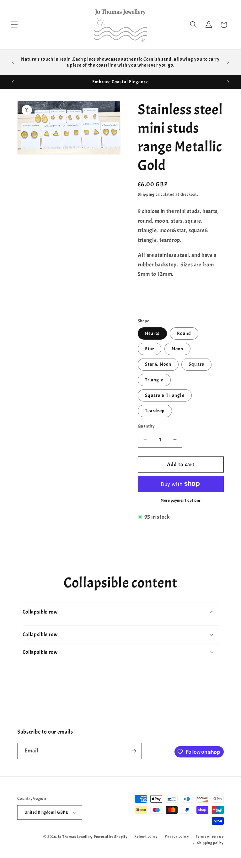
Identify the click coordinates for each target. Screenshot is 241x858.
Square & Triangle (165, 395)
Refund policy (146, 836)
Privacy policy (177, 836)
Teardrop (155, 410)
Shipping (146, 194)
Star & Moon (158, 364)
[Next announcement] (228, 62)
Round (184, 333)
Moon (177, 349)
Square (196, 364)
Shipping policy (210, 842)
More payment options (181, 500)
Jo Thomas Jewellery (75, 836)
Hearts (152, 333)
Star (149, 349)
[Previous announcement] (13, 62)
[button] (14, 24)
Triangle (154, 380)
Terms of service (210, 836)
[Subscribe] (133, 751)
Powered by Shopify (111, 836)
